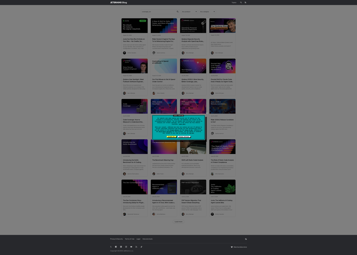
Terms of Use (189, 130)
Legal (138, 239)
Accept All (171, 136)
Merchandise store (240, 248)
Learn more (182, 124)
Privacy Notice (174, 130)
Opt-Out (191, 133)
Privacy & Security (116, 239)
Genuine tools (147, 239)
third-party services (165, 131)
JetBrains (126, 251)
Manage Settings (184, 136)
